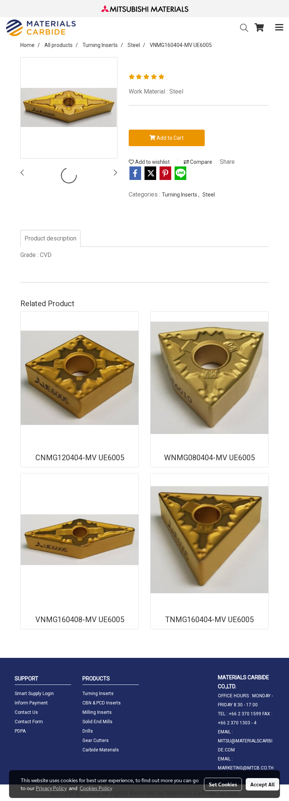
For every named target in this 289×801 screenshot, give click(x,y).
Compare (200, 162)
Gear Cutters (95, 740)
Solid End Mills (97, 721)
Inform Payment (31, 703)
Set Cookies (223, 784)
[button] (241, 28)
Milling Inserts (97, 712)
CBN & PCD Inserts (101, 703)
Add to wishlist (152, 162)
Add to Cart (169, 138)
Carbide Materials (100, 750)
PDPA (20, 731)
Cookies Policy (96, 787)
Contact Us (26, 712)
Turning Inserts (180, 195)
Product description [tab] (50, 238)
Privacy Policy (51, 787)
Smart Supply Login (34, 693)
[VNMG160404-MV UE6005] (69, 108)
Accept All (262, 784)
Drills (87, 731)
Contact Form (29, 721)
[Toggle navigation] (279, 28)
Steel (208, 195)
